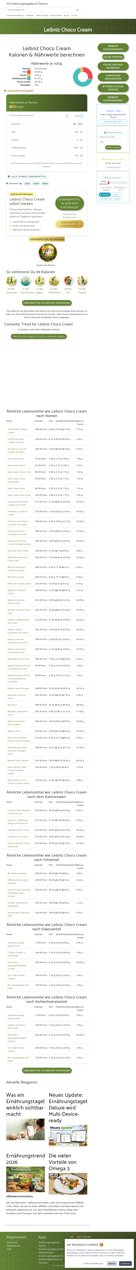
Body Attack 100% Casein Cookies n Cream (17, 770)
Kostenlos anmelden (69, 216)
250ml (106, 194)
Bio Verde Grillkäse (17, 873)
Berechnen (113, 147)
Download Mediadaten (113, 77)
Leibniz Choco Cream (18, 836)
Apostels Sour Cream (18, 550)
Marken (30, 15)
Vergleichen (42, 15)
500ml (104, 199)
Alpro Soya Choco (16, 465)
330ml (116, 194)
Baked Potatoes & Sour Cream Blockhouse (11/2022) (19, 678)
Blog (66, 15)
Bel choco (12, 704)
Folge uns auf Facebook (113, 66)
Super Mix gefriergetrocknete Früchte (17, 965)
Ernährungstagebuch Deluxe (29, 3)
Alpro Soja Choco (16, 458)
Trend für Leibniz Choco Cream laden (38, 336)
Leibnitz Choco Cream (18, 830)
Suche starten (113, 57)
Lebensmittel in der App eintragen (70, 203)
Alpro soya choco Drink (19, 495)
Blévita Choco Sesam (18, 760)
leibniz (45, 183)
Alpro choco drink (16, 488)
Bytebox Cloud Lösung (113, 88)
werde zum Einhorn (45, 265)
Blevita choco (14, 731)
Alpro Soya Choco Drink (19, 472)
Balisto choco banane (18, 688)
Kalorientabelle (15, 15)
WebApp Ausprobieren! (113, 47)
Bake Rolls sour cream (18, 659)
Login (74, 15)
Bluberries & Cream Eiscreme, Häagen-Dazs (17, 750)
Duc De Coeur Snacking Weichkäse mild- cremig (19, 892)
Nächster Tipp (113, 121)
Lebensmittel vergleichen (70, 224)
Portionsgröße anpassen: (21, 115)
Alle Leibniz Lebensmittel (28, 176)
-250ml (116, 199)
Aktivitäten (56, 15)
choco (27, 183)
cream (36, 183)
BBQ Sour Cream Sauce (19, 583)
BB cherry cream (16, 577)
